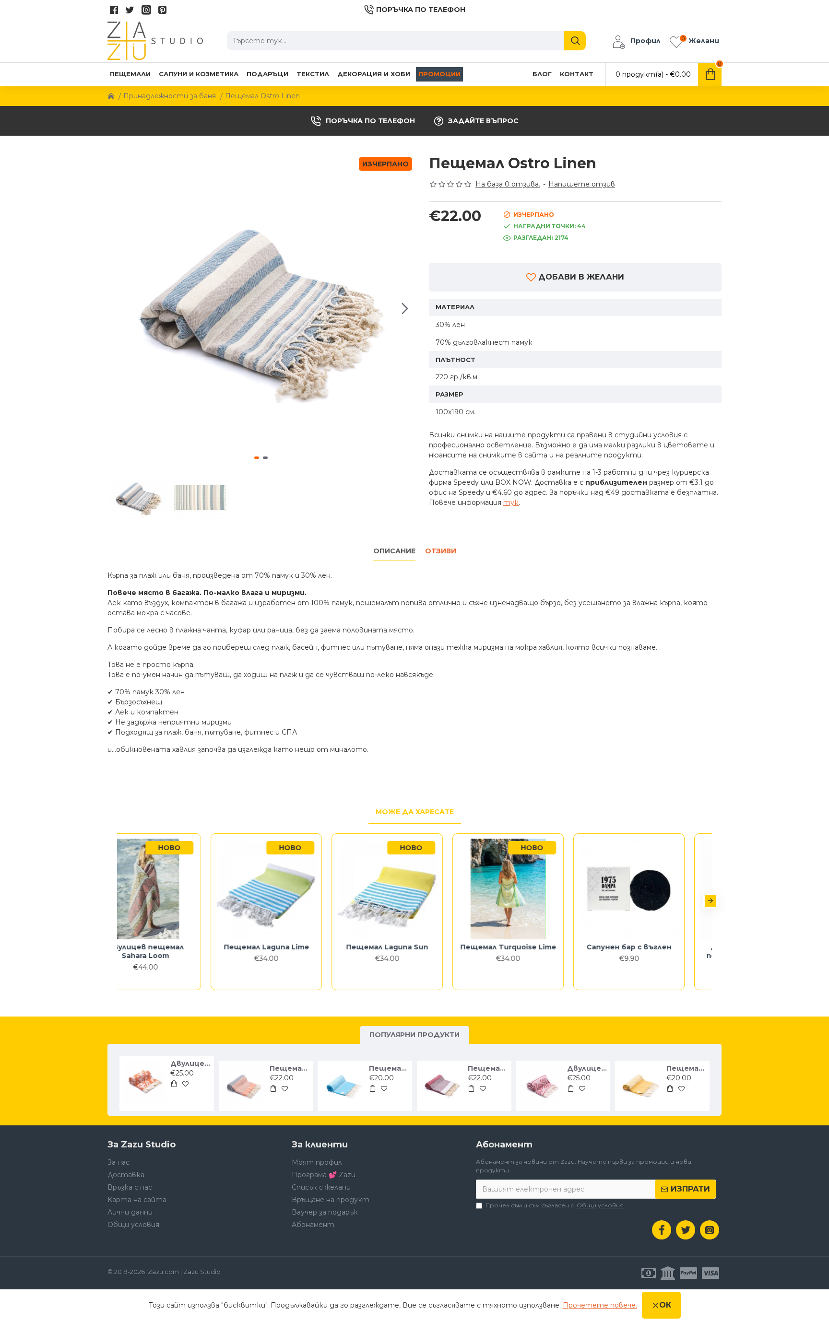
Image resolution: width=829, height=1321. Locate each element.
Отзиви (440, 551)
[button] (117, 308)
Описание (394, 551)
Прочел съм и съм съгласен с (555, 1205)
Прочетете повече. (600, 1305)
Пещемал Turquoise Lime (535, 947)
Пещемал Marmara (389, 1068)
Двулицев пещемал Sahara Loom (172, 951)
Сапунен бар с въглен (656, 947)
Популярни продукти (414, 1034)
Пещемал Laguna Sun (415, 947)
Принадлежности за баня (169, 96)
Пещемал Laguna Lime (293, 947)
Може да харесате (415, 811)
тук (511, 502)
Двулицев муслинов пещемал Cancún (587, 1068)
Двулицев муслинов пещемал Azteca (190, 1063)
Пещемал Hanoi (289, 1068)
